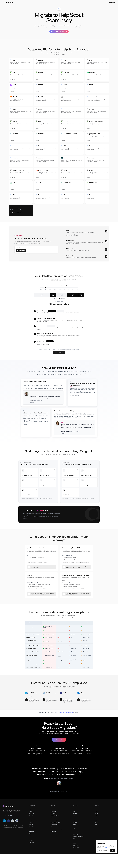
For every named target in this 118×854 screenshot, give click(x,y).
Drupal (96, 824)
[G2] (8, 816)
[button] (29, 472)
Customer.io (97, 826)
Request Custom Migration (16, 212)
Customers (75, 813)
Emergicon (31, 822)
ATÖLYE (30, 833)
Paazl (30, 817)
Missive (96, 813)
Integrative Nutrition (33, 829)
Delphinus (31, 809)
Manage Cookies (76, 847)
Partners (74, 815)
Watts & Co (31, 824)
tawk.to (96, 822)
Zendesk (96, 809)
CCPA (74, 841)
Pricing (74, 811)
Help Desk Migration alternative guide (64, 712)
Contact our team (21, 250)
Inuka (30, 835)
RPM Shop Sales (32, 831)
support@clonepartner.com (11, 827)
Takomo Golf (31, 837)
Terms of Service (76, 832)
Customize (106, 850)
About (74, 809)
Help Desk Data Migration (56, 809)
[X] (6, 815)
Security (74, 843)
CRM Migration (54, 811)
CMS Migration (54, 831)
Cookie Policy (75, 845)
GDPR (74, 838)
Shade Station (31, 815)
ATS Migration (53, 817)
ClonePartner (9, 2)
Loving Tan (31, 840)
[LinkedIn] (3, 815)
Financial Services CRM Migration (57, 829)
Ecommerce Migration (55, 815)
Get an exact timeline (59, 352)
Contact (74, 824)
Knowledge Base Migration (56, 822)
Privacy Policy (75, 834)
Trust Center (75, 849)
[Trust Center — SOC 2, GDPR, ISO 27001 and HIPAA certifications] (15, 820)
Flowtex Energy (32, 826)
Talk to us (112, 2)
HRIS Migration (54, 813)
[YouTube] (11, 815)
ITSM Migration (54, 824)
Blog (73, 820)
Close (96, 817)
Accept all (112, 850)
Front (96, 811)
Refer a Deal (75, 817)
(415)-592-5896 (20, 827)
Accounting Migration (55, 820)
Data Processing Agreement (78, 836)
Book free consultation (59, 31)
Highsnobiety (31, 813)
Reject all (100, 850)
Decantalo (31, 811)
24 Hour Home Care (33, 820)
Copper (96, 820)
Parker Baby (31, 842)
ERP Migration (53, 826)
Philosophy (75, 822)
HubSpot (96, 815)
